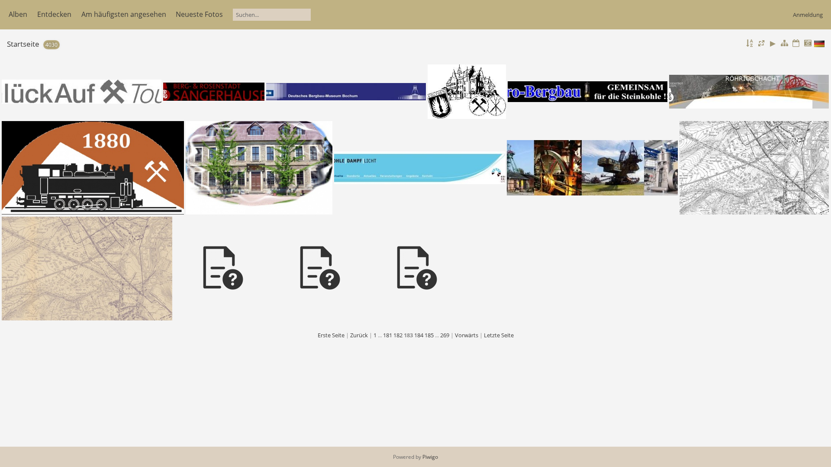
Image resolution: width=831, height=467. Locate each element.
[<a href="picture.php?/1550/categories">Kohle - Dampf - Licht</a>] (419, 167)
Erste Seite (331, 335)
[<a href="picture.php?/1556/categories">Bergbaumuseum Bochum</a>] (346, 91)
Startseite (23, 44)
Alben (18, 14)
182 (398, 335)
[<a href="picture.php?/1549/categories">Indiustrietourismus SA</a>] (592, 167)
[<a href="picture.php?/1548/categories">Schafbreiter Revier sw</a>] (754, 167)
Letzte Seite (499, 335)
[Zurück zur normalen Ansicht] (784, 43)
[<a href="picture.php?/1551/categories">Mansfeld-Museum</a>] (259, 167)
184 (418, 335)
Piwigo (430, 457)
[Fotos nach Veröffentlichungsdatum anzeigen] (796, 43)
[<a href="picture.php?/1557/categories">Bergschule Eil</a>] (467, 91)
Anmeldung (808, 15)
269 (444, 335)
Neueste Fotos (199, 14)
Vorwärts (466, 335)
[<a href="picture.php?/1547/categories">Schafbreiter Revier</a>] (87, 268)
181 (387, 335)
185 (429, 335)
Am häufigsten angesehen (123, 14)
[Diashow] (773, 43)
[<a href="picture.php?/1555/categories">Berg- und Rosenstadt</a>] (214, 92)
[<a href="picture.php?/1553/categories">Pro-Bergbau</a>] (587, 91)
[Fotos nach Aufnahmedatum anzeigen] (807, 43)
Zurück (359, 335)
